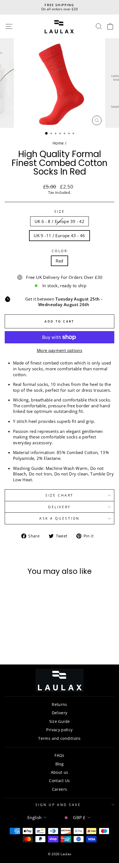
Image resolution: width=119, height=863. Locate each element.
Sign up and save (58, 804)
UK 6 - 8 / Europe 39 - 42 (59, 221)
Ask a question (59, 518)
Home (58, 143)
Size (59, 211)
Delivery (59, 507)
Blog (59, 764)
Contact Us (59, 780)
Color (60, 251)
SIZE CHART (59, 495)
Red (59, 261)
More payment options (59, 350)
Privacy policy (59, 729)
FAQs (59, 755)
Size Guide (59, 721)
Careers (59, 789)
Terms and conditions (59, 738)
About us (59, 772)
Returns (59, 704)
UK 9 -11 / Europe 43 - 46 (59, 235)
